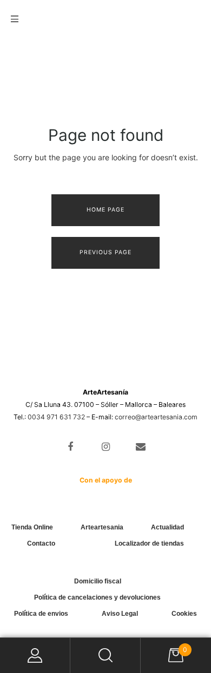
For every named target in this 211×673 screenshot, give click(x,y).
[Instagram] (105, 447)
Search (105, 655)
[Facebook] (70, 447)
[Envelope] (140, 447)
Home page (105, 209)
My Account (35, 655)
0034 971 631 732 (56, 417)
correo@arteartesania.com (156, 417)
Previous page (105, 252)
